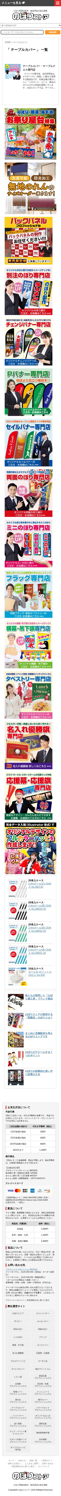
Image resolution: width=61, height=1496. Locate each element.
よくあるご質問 (31, 1463)
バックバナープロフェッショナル (18, 1417)
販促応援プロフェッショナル (42, 1377)
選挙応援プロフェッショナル (42, 1425)
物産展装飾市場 (42, 1433)
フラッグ (43, 1337)
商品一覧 (33, 1460)
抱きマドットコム (42, 1369)
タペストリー (42, 1345)
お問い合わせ (47, 1463)
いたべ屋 (18, 1377)
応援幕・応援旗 (42, 1353)
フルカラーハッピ (17, 1361)
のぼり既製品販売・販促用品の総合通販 (30, 1485)
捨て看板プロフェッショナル (18, 1425)
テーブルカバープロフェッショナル (18, 1409)
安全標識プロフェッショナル (42, 1440)
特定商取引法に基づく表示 (38, 1300)
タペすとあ (43, 1361)
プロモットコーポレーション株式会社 (22, 1269)
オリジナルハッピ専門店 (17, 1448)
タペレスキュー (18, 1369)
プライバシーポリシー (15, 1300)
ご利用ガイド (46, 1460)
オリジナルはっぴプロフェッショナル (42, 1417)
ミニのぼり (18, 1337)
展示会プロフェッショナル (18, 1401)
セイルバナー (42, 1321)
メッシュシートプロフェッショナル (42, 1393)
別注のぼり (18, 1329)
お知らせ (22, 1460)
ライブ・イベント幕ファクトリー (18, 1432)
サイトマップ (43, 1466)
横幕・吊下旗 (18, 1345)
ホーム (11, 1460)
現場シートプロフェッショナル (18, 1393)
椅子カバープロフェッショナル (42, 1401)
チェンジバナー (42, 1313)
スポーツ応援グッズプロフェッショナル (18, 1440)
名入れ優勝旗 (18, 1353)
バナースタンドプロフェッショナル (42, 1409)
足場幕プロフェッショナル (18, 1385)
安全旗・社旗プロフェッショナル (42, 1385)
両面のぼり (43, 1329)
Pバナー (18, 1321)
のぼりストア (18, 1313)
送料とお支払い (14, 1463)
